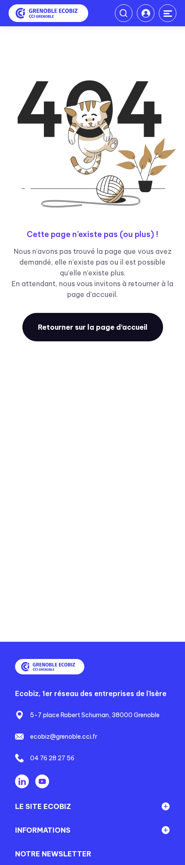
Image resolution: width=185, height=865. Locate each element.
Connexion (145, 13)
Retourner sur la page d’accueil (93, 327)
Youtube (42, 781)
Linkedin (22, 781)
